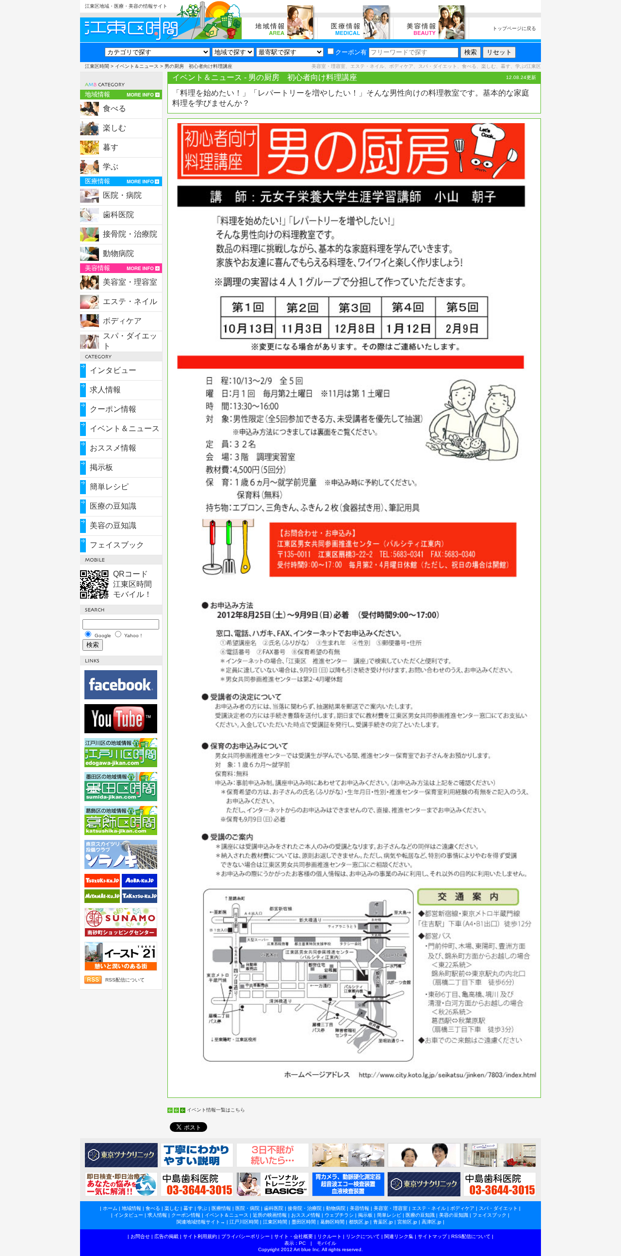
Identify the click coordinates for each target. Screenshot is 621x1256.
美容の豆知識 (113, 525)
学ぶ (110, 166)
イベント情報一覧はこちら (216, 1109)
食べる (114, 108)
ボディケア (122, 321)
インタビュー (113, 370)
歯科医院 (118, 214)
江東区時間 (97, 66)
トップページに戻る (514, 28)
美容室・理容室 (130, 282)
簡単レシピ (109, 487)
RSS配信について (125, 979)
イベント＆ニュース (137, 66)
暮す (110, 147)
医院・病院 (122, 195)
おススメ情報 (113, 448)
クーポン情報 (113, 409)
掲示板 (101, 467)
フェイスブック (117, 545)
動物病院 (118, 253)
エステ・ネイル (130, 301)
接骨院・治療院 (130, 234)
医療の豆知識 (113, 506)
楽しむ (114, 128)
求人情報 (105, 390)
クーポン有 (351, 52)
